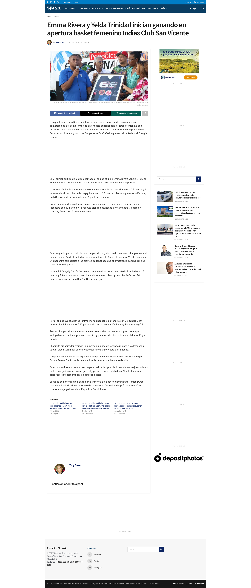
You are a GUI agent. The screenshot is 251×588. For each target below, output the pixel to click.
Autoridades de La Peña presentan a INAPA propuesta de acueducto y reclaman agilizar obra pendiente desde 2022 (188, 231)
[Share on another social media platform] (145, 113)
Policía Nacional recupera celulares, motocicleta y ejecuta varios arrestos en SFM (188, 195)
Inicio (49, 17)
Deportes (97, 8)
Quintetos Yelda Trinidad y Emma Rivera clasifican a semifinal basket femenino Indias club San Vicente (96, 406)
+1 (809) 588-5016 (63, 562)
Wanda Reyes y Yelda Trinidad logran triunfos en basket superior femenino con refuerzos (128, 406)
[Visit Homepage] (54, 8)
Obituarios (153, 8)
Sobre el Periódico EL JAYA (194, 2)
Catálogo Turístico (135, 8)
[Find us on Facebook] (47, 2)
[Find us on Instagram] (54, 2)
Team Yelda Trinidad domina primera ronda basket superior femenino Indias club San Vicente (63, 406)
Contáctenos (199, 584)
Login (193, 8)
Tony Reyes (59, 42)
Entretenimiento (114, 8)
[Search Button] (203, 8)
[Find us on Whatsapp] (58, 2)
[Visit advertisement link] (179, 65)
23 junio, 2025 (73, 42)
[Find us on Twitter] (51, 2)
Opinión (84, 8)
